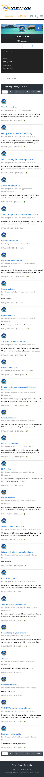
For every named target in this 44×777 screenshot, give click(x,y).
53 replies (20, 456)
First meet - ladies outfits (11, 734)
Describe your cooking (9, 685)
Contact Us (28, 765)
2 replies (19, 202)
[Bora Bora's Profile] (32, 46)
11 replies (20, 248)
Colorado (30, 370)
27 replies (18, 646)
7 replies (20, 355)
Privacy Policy (17, 765)
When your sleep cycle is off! (12, 526)
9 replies (18, 672)
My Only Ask (6, 469)
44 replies (20, 277)
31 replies (18, 592)
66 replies (20, 431)
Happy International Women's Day (16, 133)
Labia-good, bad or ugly (10, 443)
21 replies (18, 620)
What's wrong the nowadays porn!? (17, 159)
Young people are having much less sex (19, 214)
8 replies (20, 228)
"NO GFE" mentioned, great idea (15, 708)
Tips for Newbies (9, 107)
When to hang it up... (9, 418)
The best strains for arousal (14, 341)
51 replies (20, 405)
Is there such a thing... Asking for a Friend (17, 552)
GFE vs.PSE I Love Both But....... (13, 260)
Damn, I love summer (9, 367)
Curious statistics (9, 240)
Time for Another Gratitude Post (13, 604)
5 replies (19, 147)
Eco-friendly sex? (9, 578)
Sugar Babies (7, 16)
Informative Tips (25, 110)
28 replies (18, 539)
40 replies (19, 566)
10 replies (18, 121)
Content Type (10, 78)
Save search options (10, 185)
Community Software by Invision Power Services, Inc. (22, 773)
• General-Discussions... (28, 136)
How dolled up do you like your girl (14, 633)
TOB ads (4, 659)
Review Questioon (8, 498)
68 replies (18, 695)
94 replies (20, 173)
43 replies (20, 375)
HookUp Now (19, 16)
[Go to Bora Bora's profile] (3, 101)
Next (38, 92)
